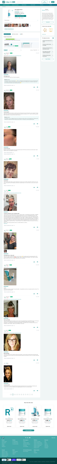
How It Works (48, 59)
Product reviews (4, 441)
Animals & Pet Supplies (15, 4)
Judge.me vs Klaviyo (5, 455)
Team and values (15, 451)
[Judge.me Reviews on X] (25, 437)
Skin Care (4, 6)
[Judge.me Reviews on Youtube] (29, 437)
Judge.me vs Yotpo (5, 452)
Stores (35, 451)
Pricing (24, 441)
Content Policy (43, 461)
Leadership (14, 452)
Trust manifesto (25, 446)
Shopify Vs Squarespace (37, 445)
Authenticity (35, 461)
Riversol (22, 17)
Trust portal (25, 445)
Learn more (44, 34)
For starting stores (15, 442)
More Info (48, 22)
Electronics (41, 4)
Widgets (3, 445)
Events (46, 442)
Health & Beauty (24, 4)
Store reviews (4, 442)
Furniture (50, 4)
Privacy (32, 461)
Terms (30, 461)
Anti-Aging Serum (18, 9)
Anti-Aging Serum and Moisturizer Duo (15, 55)
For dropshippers (15, 441)
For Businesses (44, 2)
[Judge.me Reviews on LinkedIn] (27, 437)
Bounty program (25, 451)
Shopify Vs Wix (36, 447)
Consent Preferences (52, 461)
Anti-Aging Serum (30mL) (13, 267)
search (39, 2)
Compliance (39, 461)
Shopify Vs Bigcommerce (38, 442)
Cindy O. (7, 363)
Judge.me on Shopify (37, 441)
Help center (46, 445)
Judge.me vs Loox (4, 451)
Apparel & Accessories (6, 4)
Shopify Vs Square (37, 446)
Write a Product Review (9, 29)
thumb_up (34, 87)
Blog (45, 441)
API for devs (46, 446)
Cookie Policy (47, 461)
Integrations (3, 446)
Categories (35, 452)
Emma (7, 126)
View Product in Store (20, 15)
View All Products (28, 430)
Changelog (46, 447)
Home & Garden (33, 4)
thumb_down (37, 87)
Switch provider (4, 456)
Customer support (26, 442)
